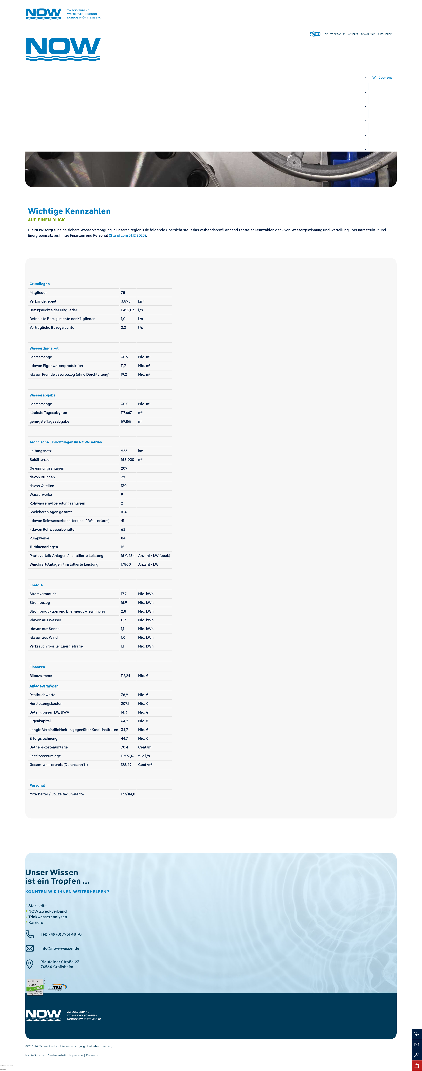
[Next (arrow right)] (4, 1069)
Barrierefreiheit (57, 1055)
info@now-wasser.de (60, 948)
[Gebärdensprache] (315, 34)
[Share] (4, 1065)
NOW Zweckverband (47, 911)
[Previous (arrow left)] (1, 1069)
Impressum (76, 1055)
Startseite (37, 905)
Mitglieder (385, 34)
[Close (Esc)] (1, 1065)
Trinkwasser (382, 92)
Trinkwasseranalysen (47, 916)
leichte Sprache (35, 1055)
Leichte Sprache (334, 34)
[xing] (32, 1025)
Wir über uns (382, 77)
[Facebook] (27, 1025)
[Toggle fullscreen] (8, 1065)
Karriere (382, 149)
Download (368, 34)
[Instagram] (37, 1025)
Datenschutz (94, 1055)
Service (382, 120)
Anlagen (382, 106)
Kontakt (353, 34)
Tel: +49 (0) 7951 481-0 (61, 934)
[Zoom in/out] (11, 1065)
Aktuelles (382, 135)
